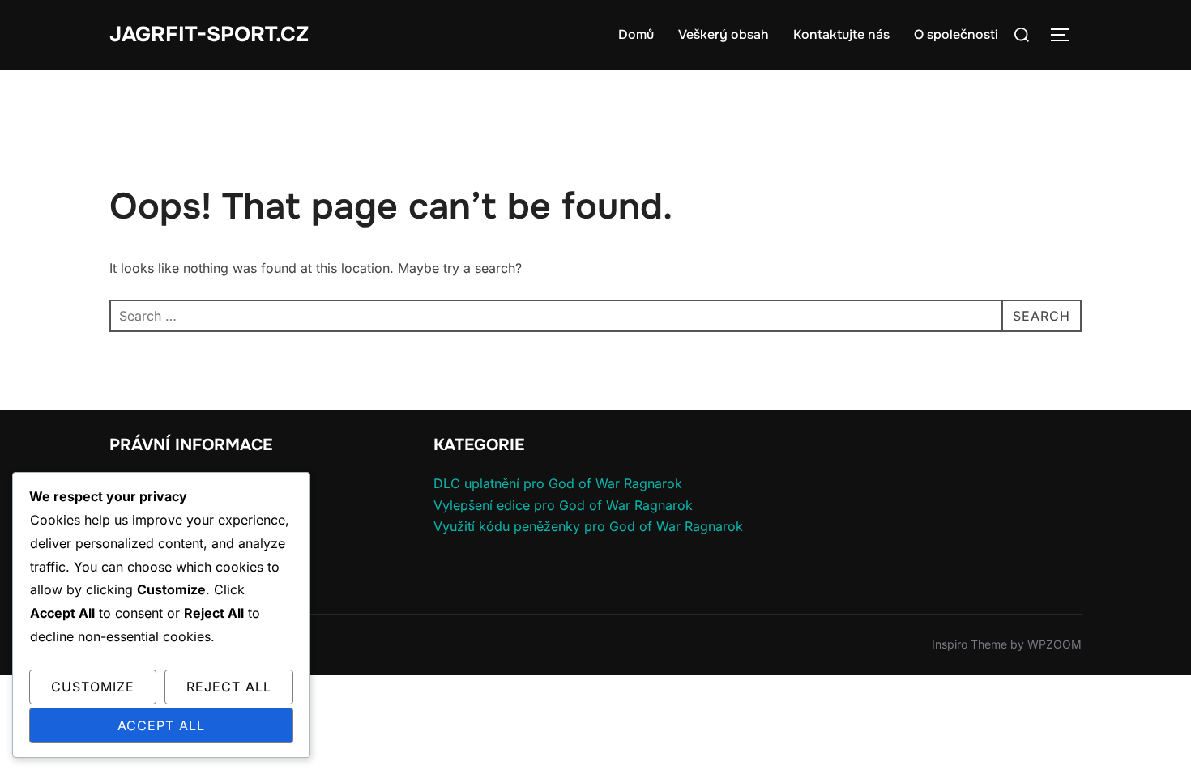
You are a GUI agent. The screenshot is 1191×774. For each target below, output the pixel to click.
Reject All (228, 686)
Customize (92, 686)
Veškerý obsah (723, 34)
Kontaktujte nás (841, 34)
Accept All (161, 725)
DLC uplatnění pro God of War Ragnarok (557, 483)
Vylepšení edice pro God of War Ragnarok (563, 505)
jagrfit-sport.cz (209, 34)
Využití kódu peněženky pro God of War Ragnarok (588, 526)
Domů (636, 34)
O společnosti (956, 34)
